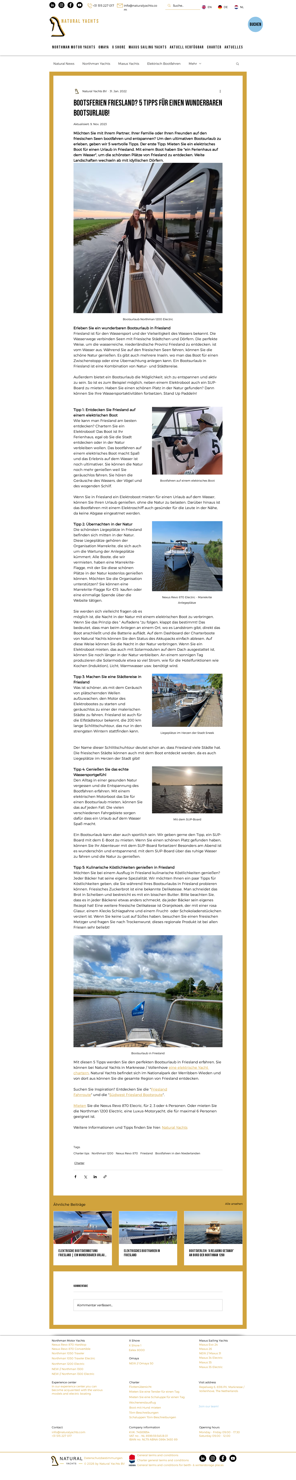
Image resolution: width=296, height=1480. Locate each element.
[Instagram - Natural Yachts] (61, 5)
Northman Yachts (96, 63)
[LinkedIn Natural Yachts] (52, 5)
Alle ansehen (234, 1203)
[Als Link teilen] (105, 1177)
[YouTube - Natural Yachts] (80, 5)
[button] (237, 63)
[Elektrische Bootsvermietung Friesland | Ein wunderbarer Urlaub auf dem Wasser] (83, 1227)
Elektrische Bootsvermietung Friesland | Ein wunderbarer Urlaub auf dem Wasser (82, 1253)
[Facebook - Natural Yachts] (70, 5)
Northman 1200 (102, 1153)
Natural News (63, 63)
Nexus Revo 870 (127, 1153)
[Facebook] (222, 1458)
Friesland (146, 1153)
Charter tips (81, 1153)
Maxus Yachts (128, 63)
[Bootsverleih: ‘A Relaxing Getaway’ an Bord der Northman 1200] (213, 1227)
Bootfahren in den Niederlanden (177, 1153)
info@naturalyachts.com (68, 1432)
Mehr (193, 63)
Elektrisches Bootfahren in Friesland (142, 1253)
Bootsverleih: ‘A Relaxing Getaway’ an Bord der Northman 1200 (211, 1253)
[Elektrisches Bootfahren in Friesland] (148, 1227)
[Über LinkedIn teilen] (95, 1177)
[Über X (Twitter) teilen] (85, 1177)
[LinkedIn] (202, 1458)
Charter (79, 1163)
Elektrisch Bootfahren (164, 63)
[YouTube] (232, 1458)
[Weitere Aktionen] (220, 91)
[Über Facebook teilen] (75, 1177)
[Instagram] (212, 1458)
